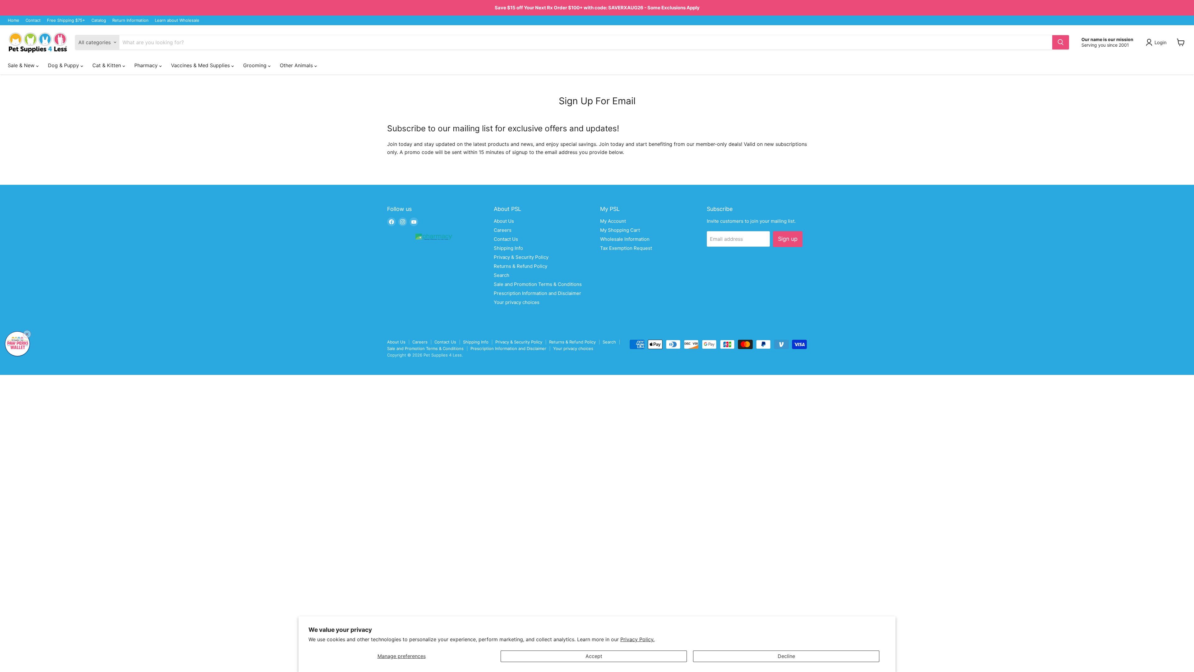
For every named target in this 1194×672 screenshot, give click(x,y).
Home (13, 20)
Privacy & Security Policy (521, 257)
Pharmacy (146, 65)
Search (501, 275)
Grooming (255, 65)
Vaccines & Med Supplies (201, 65)
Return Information (130, 20)
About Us (504, 221)
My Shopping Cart (620, 230)
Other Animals (297, 65)
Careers (502, 230)
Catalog (98, 20)
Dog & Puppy (64, 65)
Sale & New (22, 65)
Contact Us (506, 239)
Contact (33, 20)
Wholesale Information (625, 239)
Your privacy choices (516, 302)
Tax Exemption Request (626, 248)
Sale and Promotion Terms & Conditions (538, 284)
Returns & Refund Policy (520, 266)
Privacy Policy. (637, 639)
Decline (786, 656)
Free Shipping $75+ (66, 20)
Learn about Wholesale (177, 20)
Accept (593, 656)
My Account (613, 221)
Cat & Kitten (107, 65)
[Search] (1060, 42)
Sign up (788, 239)
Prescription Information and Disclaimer (537, 293)
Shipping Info (508, 248)
